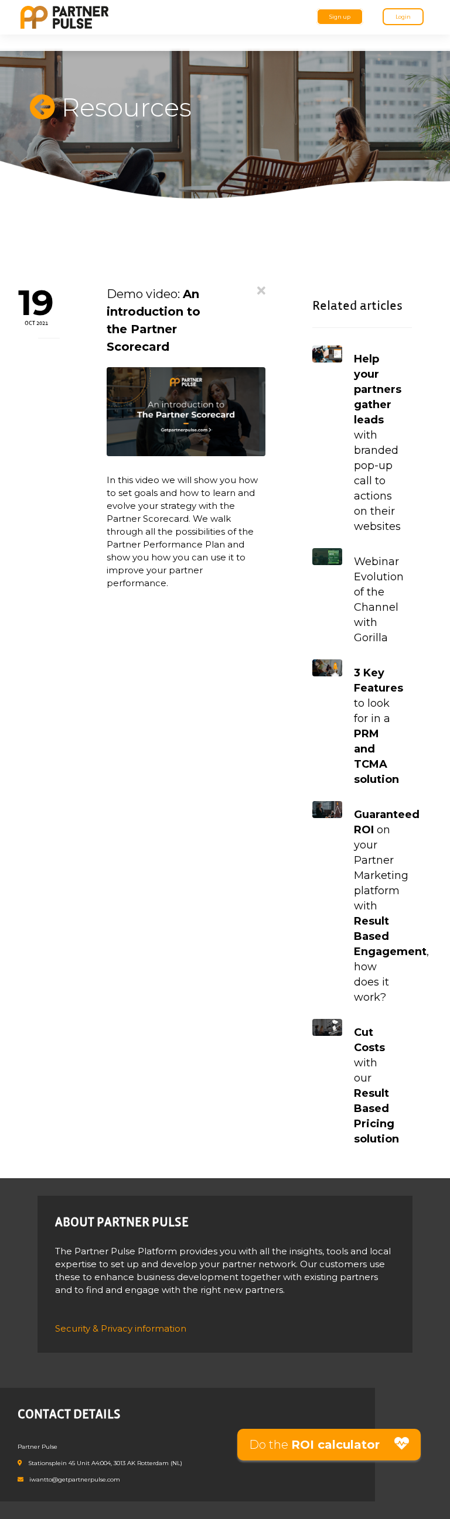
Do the (314, 1445)
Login (403, 16)
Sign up (339, 16)
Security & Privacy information (120, 1328)
